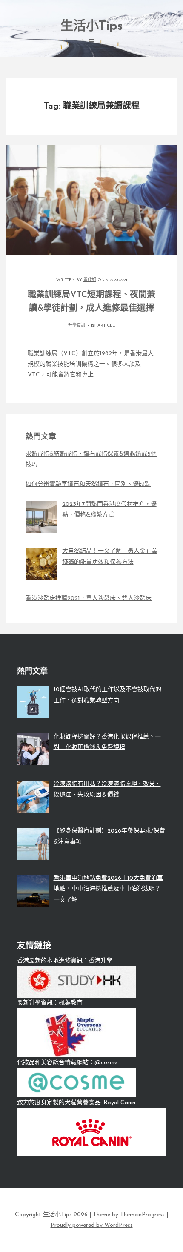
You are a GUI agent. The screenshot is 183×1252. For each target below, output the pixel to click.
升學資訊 (76, 325)
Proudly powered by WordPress (92, 1225)
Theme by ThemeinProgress (129, 1215)
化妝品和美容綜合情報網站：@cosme (67, 1063)
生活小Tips (91, 26)
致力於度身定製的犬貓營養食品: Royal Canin (76, 1103)
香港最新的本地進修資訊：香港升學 (64, 961)
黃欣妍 (89, 280)
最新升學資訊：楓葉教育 (50, 1003)
